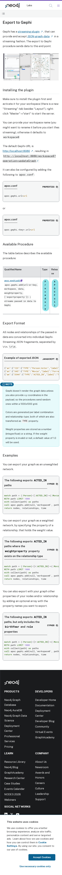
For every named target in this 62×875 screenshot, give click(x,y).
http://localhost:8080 (16, 151)
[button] (51, 5)
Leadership (42, 793)
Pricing (8, 746)
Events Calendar (14, 788)
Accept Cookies (42, 857)
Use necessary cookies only (35, 866)
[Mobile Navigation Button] (58, 6)
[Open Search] (51, 6)
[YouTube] (17, 814)
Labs (29, 5)
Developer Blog (45, 721)
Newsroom (41, 767)
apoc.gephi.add (12, 280)
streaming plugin (29, 31)
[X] (11, 814)
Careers (40, 783)
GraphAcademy (45, 737)
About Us (41, 761)
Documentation (44, 705)
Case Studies (12, 783)
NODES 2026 (12, 794)
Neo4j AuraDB (13, 710)
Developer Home (45, 699)
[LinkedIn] (5, 814)
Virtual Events (44, 732)
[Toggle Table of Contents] (3, 13)
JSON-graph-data (38, 36)
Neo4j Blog (11, 767)
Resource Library (14, 761)
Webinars (10, 799)
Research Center (14, 778)
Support (40, 799)
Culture (39, 788)
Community (42, 726)
